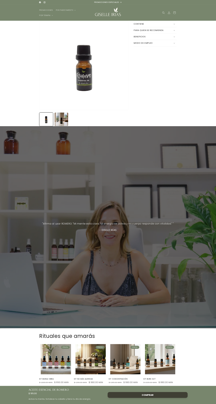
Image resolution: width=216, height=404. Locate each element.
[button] (65, 10)
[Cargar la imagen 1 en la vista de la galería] (46, 119)
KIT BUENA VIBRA (46, 379)
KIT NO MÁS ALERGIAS (83, 379)
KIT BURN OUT (150, 379)
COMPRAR (148, 395)
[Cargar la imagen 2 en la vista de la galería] (61, 119)
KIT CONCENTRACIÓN (118, 379)
